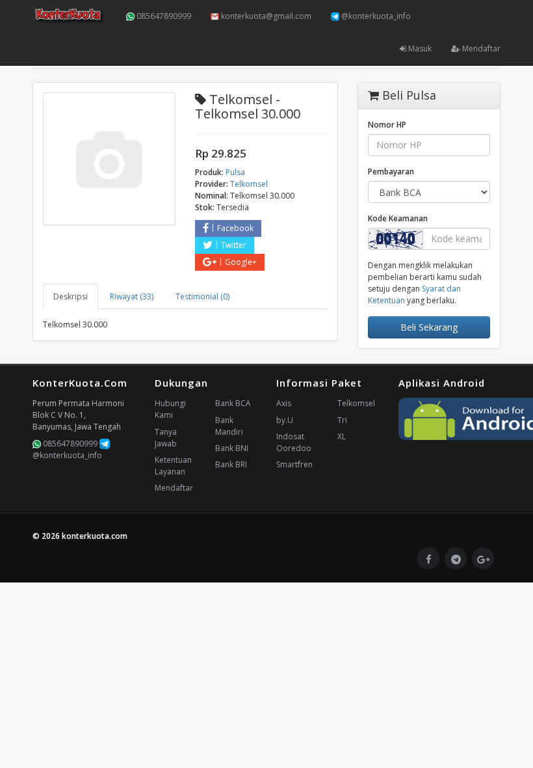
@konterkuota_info (375, 15)
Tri (342, 420)
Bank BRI (231, 464)
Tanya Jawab (166, 437)
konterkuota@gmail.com (265, 15)
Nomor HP (387, 124)
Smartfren (294, 464)
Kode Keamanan (398, 218)
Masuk (419, 48)
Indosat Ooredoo (293, 442)
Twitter (233, 245)
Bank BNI (231, 448)
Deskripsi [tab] (70, 296)
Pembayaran (391, 171)
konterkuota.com (94, 536)
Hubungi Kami (170, 409)
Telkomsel (356, 403)
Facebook (235, 228)
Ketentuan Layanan (173, 465)
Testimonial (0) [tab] (202, 296)
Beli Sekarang (429, 327)
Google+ (241, 261)
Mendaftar (480, 48)
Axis (283, 403)
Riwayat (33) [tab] (131, 296)
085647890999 (163, 15)
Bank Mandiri (229, 426)
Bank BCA (233, 403)
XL (341, 436)
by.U (284, 420)
